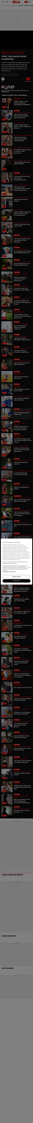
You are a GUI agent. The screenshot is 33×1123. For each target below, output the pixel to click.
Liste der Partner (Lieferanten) (9, 571)
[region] (16, 561)
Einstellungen (16, 576)
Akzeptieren (16, 580)
